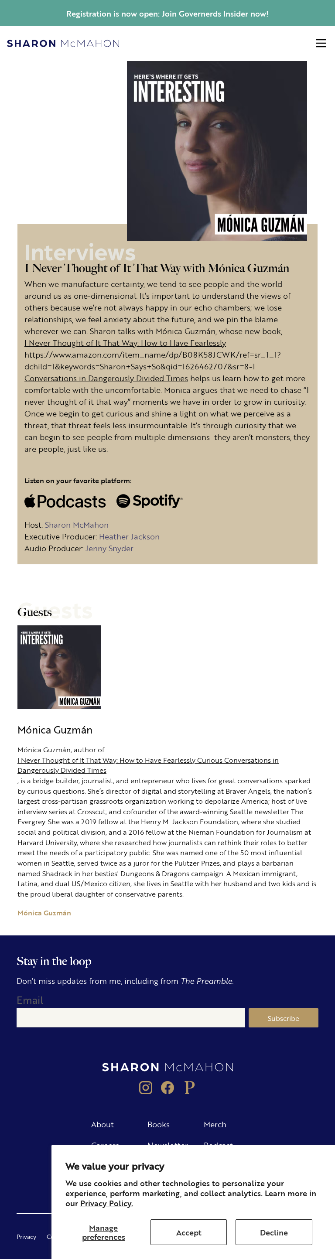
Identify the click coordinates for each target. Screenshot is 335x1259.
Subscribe (283, 1018)
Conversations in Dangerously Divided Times (106, 377)
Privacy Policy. (106, 1203)
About (102, 1124)
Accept (189, 1232)
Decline (274, 1232)
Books (158, 1124)
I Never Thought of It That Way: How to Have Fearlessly (125, 342)
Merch (215, 1124)
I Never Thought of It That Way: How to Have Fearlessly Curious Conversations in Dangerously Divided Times (148, 765)
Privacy (26, 1236)
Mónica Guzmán (44, 912)
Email (30, 999)
